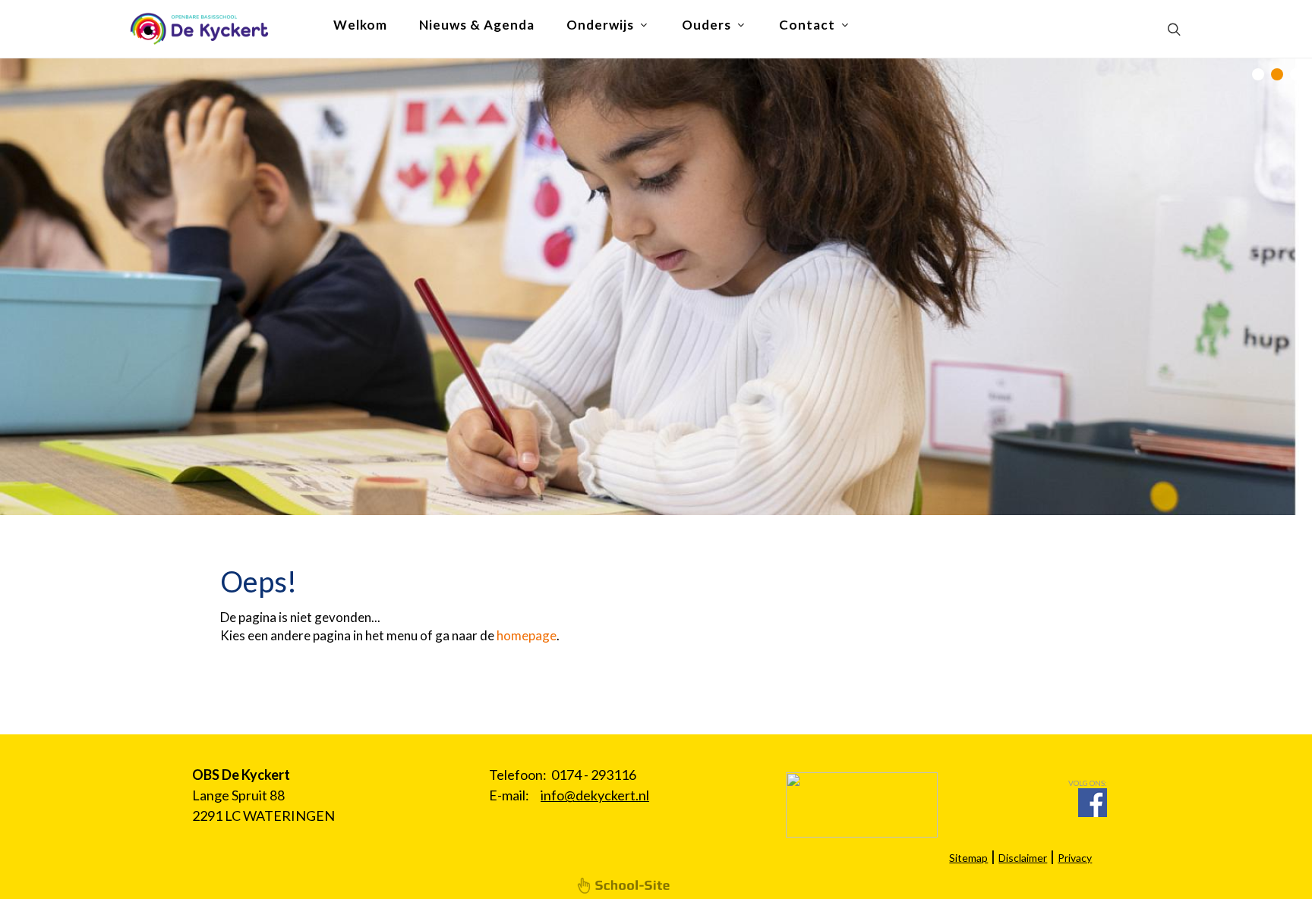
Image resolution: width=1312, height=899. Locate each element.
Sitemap (968, 857)
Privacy (1075, 857)
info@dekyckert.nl (595, 795)
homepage (527, 635)
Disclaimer (1022, 857)
